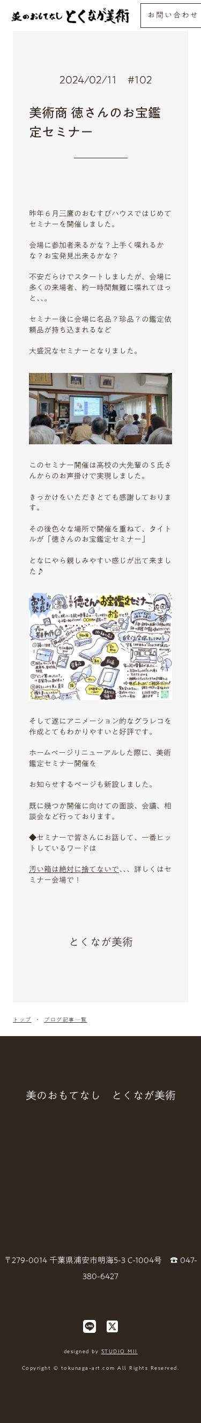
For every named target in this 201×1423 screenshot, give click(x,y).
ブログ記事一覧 (65, 1019)
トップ (22, 1019)
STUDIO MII (119, 1351)
